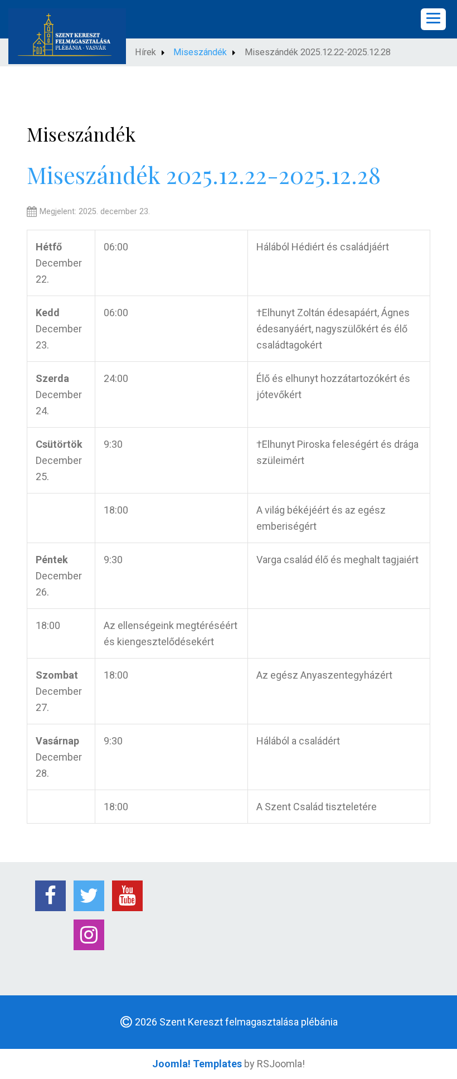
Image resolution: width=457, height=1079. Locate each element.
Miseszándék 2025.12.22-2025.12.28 (204, 174)
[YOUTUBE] (127, 895)
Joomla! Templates (197, 1064)
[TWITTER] (89, 895)
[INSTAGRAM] (89, 935)
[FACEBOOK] (50, 895)
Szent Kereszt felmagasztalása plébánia (248, 1022)
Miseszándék (200, 52)
